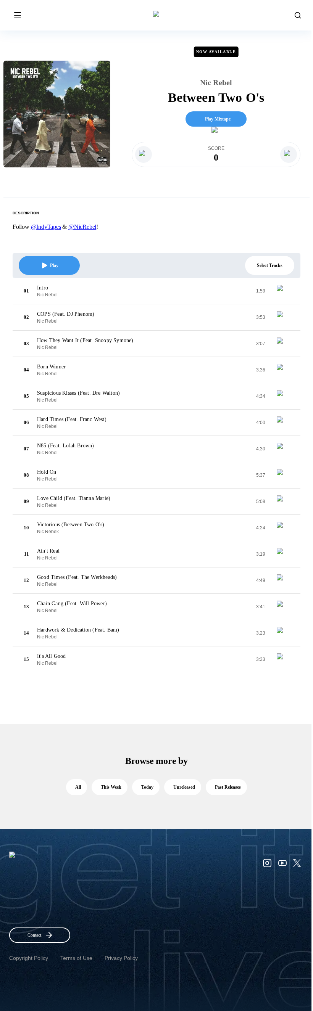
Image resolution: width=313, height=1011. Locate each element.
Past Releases (228, 787)
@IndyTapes (46, 226)
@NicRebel (82, 226)
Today (147, 787)
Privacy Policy (121, 958)
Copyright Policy (28, 958)
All (78, 787)
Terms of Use (76, 958)
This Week (111, 787)
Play (54, 265)
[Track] (282, 291)
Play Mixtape (218, 119)
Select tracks (269, 265)
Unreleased (184, 787)
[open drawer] (17, 15)
